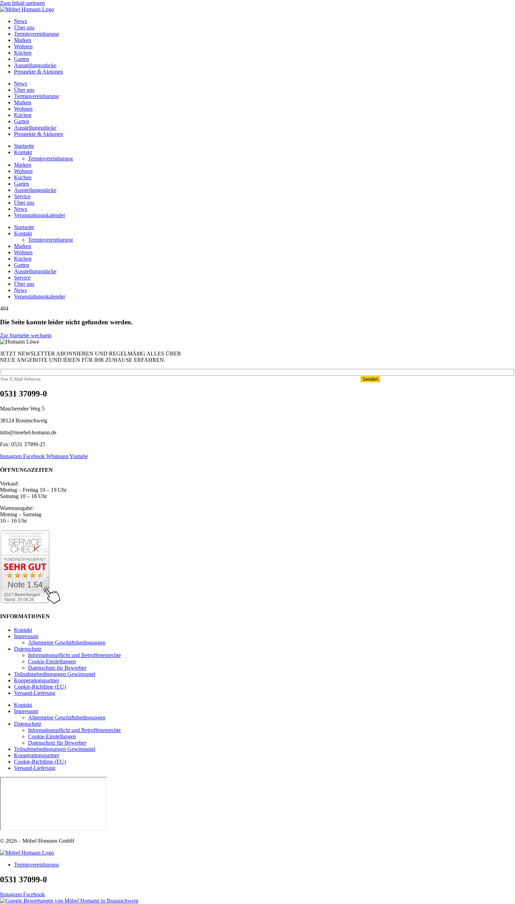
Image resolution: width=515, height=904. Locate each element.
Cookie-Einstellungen (52, 661)
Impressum (26, 636)
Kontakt (23, 152)
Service (22, 196)
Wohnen (23, 46)
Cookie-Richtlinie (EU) (40, 687)
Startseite (24, 146)
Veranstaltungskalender (39, 215)
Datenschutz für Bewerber (57, 668)
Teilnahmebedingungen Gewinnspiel (54, 674)
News (20, 21)
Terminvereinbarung (36, 34)
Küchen (23, 53)
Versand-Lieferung (34, 693)
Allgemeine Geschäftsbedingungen (66, 643)
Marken (22, 40)
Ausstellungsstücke (35, 65)
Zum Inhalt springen (22, 3)
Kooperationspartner (36, 680)
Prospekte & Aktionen (38, 72)
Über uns (24, 27)
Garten (21, 59)
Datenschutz (27, 649)
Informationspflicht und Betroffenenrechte (74, 655)
